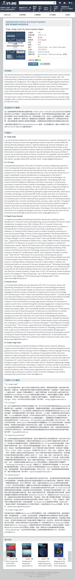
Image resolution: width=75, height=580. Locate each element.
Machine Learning (55, 54)
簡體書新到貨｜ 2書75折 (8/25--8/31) (25, 9)
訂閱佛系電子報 (56, 8)
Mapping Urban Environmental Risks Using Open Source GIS (60, 564)
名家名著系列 (46, 9)
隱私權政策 (48, 573)
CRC (39, 32)
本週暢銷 (37, 15)
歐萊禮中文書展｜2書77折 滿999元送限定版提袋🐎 (8, 9)
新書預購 (22, 15)
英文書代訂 (40, 8)
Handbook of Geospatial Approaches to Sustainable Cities (28, 564)
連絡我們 (41, 573)
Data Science (42, 54)
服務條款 (56, 573)
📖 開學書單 (34, 8)
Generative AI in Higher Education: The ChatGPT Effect (45, 563)
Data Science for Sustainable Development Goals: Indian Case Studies (12, 565)
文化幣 (50, 8)
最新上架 (7, 15)
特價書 (67, 15)
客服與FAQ (33, 573)
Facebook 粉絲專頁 (22, 573)
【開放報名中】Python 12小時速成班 (67, 8)
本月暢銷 (52, 15)
